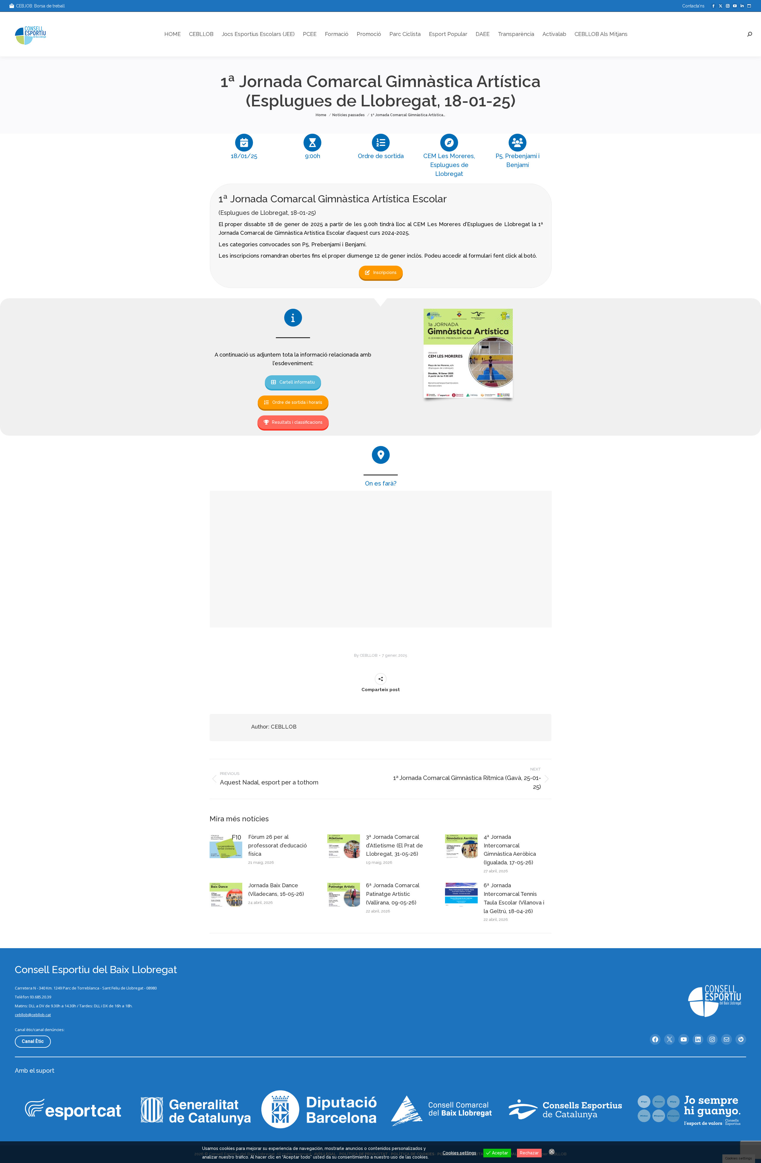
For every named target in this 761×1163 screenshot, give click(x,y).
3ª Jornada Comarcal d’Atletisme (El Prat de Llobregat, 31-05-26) (394, 845)
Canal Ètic (33, 1041)
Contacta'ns (693, 6)
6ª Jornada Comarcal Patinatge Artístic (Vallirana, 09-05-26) (392, 894)
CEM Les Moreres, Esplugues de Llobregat (449, 164)
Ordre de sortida (381, 156)
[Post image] (226, 846)
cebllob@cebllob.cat (33, 1014)
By (366, 655)
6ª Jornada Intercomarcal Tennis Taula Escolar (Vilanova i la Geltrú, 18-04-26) (514, 898)
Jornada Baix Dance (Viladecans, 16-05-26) (276, 889)
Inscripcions (385, 272)
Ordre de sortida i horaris (297, 402)
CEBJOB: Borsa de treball (40, 6)
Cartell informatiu (297, 382)
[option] (244, 148)
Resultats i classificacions (297, 422)
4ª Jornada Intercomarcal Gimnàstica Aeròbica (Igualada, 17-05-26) (510, 850)
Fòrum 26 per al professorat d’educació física (277, 845)
